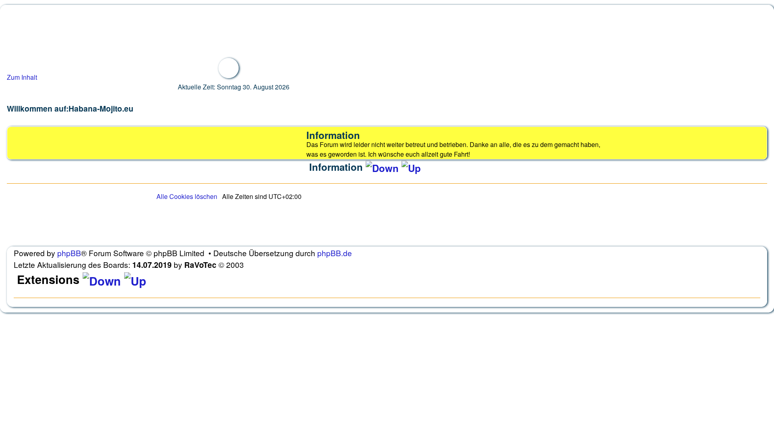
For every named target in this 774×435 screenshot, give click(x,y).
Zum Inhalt (22, 77)
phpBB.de (334, 252)
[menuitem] (187, 196)
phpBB (69, 252)
